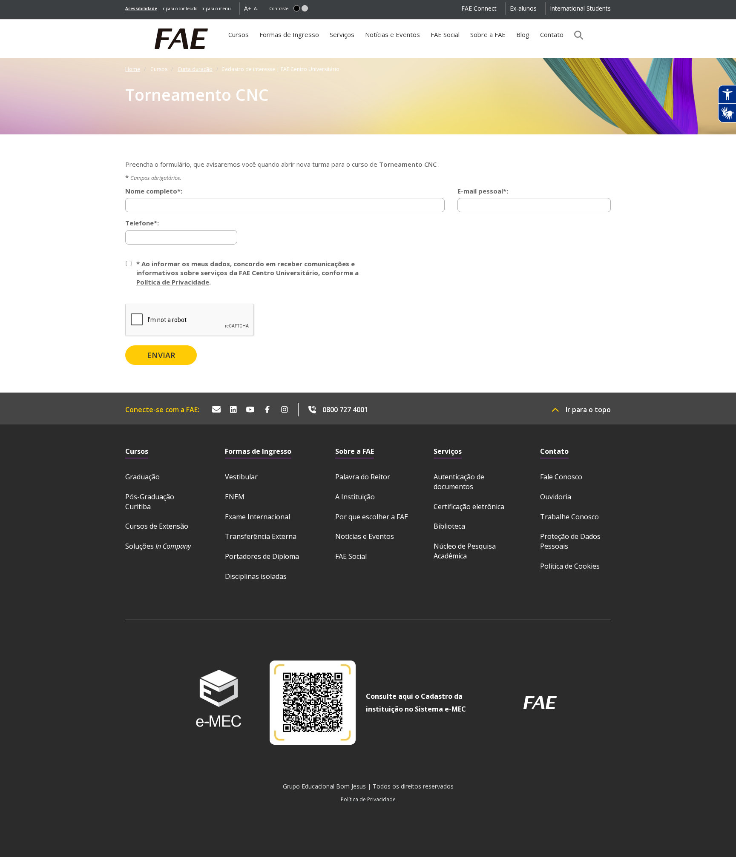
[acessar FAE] (540, 702)
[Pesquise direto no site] (576, 35)
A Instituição (355, 496)
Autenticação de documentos (459, 481)
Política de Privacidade (172, 282)
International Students (580, 8)
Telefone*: (142, 223)
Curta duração (195, 69)
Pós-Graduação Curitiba (149, 501)
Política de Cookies (570, 566)
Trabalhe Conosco (569, 516)
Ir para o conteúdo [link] (179, 8)
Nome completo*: (153, 191)
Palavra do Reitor (362, 476)
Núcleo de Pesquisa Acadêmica (465, 551)
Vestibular (241, 476)
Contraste (278, 8)
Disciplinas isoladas (256, 576)
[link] (141, 8)
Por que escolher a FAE (371, 516)
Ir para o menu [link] (216, 8)
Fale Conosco (561, 476)
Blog (522, 34)
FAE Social (445, 34)
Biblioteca (449, 526)
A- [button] (256, 8)
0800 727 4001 (345, 409)
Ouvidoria (555, 496)
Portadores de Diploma (262, 556)
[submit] (161, 355)
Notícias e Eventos (392, 34)
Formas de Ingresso (289, 34)
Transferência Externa (260, 536)
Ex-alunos (523, 8)
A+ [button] (248, 8)
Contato (552, 34)
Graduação (142, 476)
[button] (296, 8)
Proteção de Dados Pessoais (570, 541)
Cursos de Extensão (156, 526)
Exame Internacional (257, 516)
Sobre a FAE (488, 34)
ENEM (234, 496)
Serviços (342, 34)
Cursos (240, 38)
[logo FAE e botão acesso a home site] (125, 24)
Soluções (158, 546)
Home (132, 69)
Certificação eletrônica (469, 506)
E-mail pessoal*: (482, 191)
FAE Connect (479, 8)
